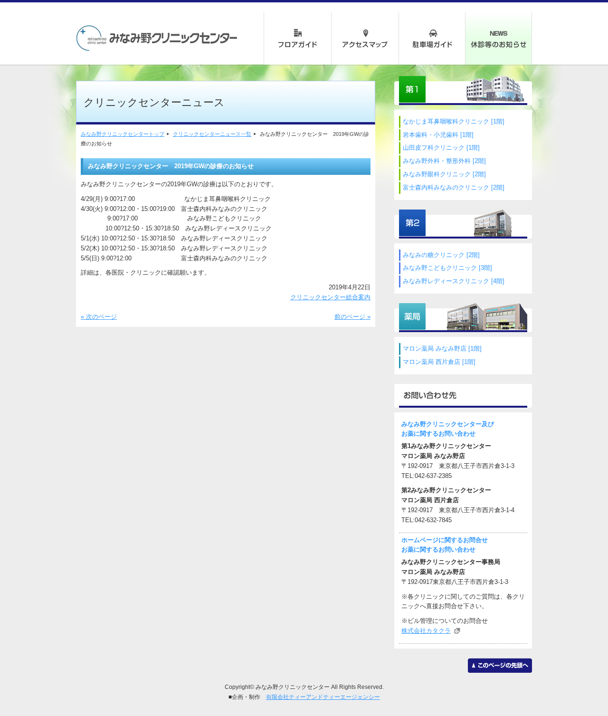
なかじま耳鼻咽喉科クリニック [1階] (453, 121)
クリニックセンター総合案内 (330, 297)
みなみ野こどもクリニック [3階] (447, 267)
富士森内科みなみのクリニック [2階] (453, 187)
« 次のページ (99, 316)
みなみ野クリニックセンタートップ (122, 134)
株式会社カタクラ (426, 630)
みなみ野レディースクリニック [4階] (453, 281)
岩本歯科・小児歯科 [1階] (438, 134)
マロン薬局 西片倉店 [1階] (439, 361)
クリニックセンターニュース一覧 (212, 134)
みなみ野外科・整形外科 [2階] (444, 160)
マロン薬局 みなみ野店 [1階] (442, 348)
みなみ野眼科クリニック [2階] (444, 174)
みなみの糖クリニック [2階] (441, 254)
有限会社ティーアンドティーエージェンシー (323, 697)
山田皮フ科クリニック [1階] (441, 147)
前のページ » (352, 316)
